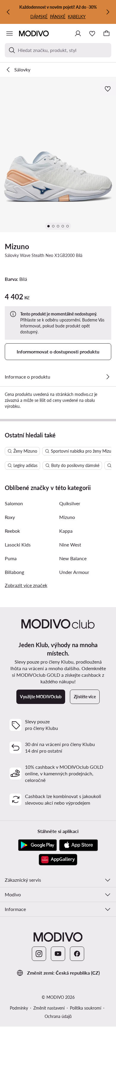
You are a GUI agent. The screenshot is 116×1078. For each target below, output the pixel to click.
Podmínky (19, 1007)
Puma (11, 558)
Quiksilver (69, 503)
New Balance (73, 558)
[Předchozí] (8, 12)
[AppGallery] (58, 860)
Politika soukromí (85, 1007)
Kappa (66, 531)
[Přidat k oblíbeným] (108, 89)
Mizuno (17, 246)
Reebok (12, 531)
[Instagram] (39, 954)
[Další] (108, 12)
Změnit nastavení (49, 1007)
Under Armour (74, 572)
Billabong (14, 572)
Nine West (70, 544)
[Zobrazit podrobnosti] (108, 377)
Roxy (10, 517)
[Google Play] (37, 845)
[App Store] (78, 845)
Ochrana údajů (58, 1016)
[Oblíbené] (92, 33)
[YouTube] (58, 954)
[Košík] (106, 33)
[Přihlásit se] (78, 33)
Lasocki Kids (18, 544)
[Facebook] (77, 954)
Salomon (14, 503)
